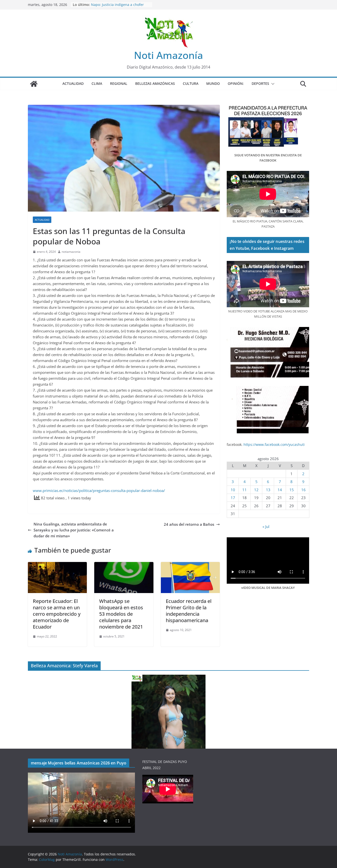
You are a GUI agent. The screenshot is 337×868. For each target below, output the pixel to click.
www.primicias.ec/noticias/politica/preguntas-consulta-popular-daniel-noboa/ (99, 490)
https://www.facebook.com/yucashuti (274, 444)
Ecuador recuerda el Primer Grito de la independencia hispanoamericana (188, 611)
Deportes (260, 83)
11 (244, 489)
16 (303, 489)
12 (256, 489)
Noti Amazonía (168, 55)
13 (268, 489)
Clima (97, 83)
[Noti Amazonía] (34, 84)
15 (291, 489)
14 (280, 489)
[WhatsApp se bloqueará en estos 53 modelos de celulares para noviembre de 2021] (123, 564)
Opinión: (236, 83)
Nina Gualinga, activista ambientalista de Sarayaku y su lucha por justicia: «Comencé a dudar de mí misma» (74, 530)
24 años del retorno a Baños (189, 524)
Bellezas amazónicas (155, 83)
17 (233, 497)
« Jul (265, 526)
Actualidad (73, 83)
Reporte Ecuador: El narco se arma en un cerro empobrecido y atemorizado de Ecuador (56, 614)
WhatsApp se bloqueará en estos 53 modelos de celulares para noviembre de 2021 (121, 614)
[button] (272, 84)
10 (233, 489)
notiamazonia (71, 252)
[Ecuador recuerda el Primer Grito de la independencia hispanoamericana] (190, 564)
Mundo (213, 83)
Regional (118, 83)
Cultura (190, 83)
